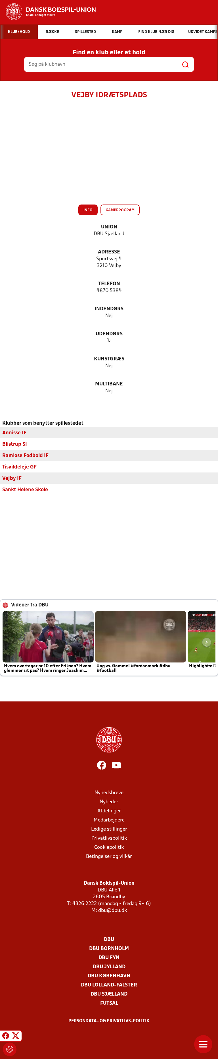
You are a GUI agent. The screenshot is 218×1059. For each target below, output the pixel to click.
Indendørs (109, 309)
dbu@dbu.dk (112, 910)
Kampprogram (120, 210)
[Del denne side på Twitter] (15, 1036)
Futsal (109, 1003)
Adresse (109, 252)
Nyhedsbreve (109, 792)
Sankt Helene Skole (25, 490)
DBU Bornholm (109, 948)
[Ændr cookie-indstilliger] (9, 1049)
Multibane (109, 384)
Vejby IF (12, 478)
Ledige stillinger (109, 829)
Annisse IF (14, 433)
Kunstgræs (109, 359)
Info (88, 210)
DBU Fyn (109, 957)
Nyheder (109, 802)
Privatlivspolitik (109, 838)
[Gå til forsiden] (48, 11)
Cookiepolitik (109, 847)
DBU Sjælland (109, 994)
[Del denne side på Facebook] (5, 1036)
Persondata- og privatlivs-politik (109, 1021)
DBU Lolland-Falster (109, 985)
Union (109, 227)
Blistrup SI (14, 444)
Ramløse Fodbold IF (25, 455)
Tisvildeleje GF (19, 467)
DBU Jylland (109, 967)
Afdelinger (109, 811)
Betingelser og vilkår (109, 856)
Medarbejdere (109, 820)
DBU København (109, 976)
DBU (109, 939)
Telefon (109, 284)
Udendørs (109, 334)
